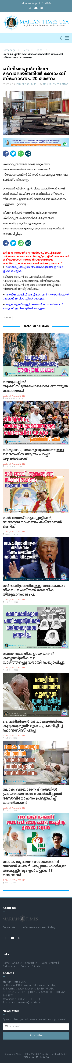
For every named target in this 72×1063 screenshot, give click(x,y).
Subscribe (36, 1035)
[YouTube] (36, 8)
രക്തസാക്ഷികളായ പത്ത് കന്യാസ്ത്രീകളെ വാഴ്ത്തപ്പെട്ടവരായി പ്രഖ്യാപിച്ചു (33, 658)
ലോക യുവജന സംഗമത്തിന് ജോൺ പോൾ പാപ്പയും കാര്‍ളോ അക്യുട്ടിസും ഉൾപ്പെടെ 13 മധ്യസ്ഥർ (34, 869)
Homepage (9, 50)
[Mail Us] (42, 8)
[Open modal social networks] (28, 154)
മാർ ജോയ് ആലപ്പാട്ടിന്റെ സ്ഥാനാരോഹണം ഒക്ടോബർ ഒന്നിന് (32, 522)
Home (6, 963)
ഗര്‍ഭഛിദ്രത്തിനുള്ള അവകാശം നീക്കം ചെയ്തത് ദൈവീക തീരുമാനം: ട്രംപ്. (34, 590)
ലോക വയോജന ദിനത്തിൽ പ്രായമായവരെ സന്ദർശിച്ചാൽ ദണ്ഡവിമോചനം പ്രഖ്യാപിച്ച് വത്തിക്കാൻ (32, 796)
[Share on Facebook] (6, 154)
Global (39, 50)
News (26, 50)
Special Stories (17, 396)
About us (17, 963)
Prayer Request (48, 963)
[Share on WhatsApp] (21, 154)
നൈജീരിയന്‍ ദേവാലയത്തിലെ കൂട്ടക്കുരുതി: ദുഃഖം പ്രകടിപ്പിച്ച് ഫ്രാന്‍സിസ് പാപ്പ (33, 726)
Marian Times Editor (55, 84)
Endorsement (10, 966)
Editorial (36, 966)
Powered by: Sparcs (36, 1057)
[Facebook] (30, 8)
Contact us (31, 963)
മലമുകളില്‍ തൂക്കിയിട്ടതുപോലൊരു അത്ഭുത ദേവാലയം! (35, 386)
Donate (24, 966)
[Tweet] (13, 154)
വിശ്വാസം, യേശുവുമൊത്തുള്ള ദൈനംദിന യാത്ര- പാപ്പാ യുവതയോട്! (33, 454)
